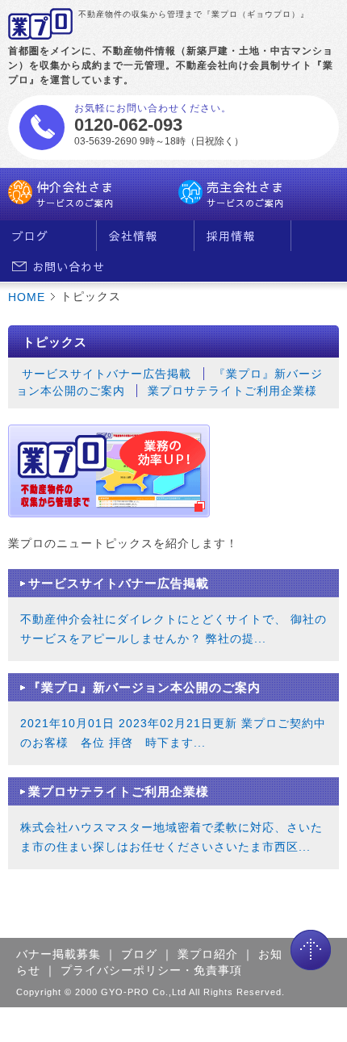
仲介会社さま (75, 193)
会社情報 (133, 236)
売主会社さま (245, 193)
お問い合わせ (64, 266)
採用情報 (231, 236)
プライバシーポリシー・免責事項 (151, 970)
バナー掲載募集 (58, 954)
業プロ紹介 (208, 954)
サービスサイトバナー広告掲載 (106, 373)
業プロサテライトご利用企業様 (232, 390)
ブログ (30, 236)
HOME (26, 297)
